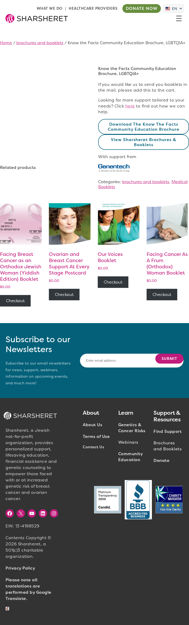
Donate (161, 460)
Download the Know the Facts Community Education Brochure (143, 127)
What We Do (49, 8)
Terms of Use (96, 436)
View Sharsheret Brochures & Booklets (143, 142)
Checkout (15, 300)
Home (6, 42)
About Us (92, 424)
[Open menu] (178, 18)
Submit (169, 358)
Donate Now (141, 8)
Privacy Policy (20, 568)
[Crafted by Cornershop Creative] (8, 608)
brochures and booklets (39, 42)
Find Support (168, 431)
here (130, 106)
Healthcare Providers (93, 8)
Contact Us (93, 447)
